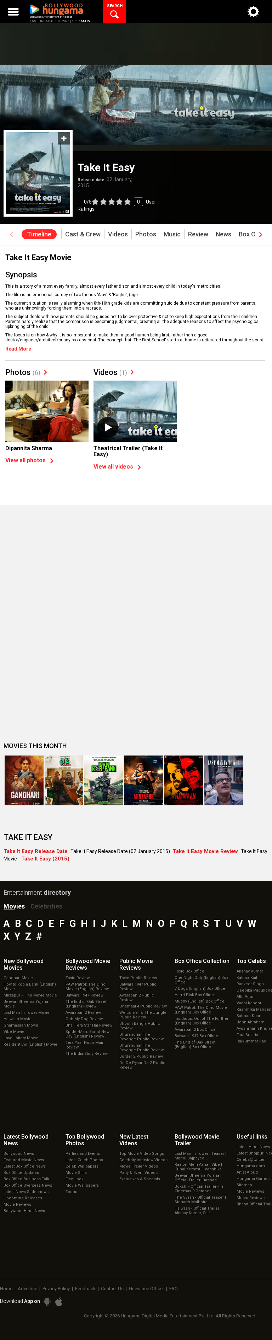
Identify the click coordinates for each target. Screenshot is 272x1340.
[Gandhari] (24, 780)
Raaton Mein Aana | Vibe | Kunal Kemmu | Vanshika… (199, 1166)
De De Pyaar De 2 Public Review (142, 1065)
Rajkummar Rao (251, 1041)
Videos (110, 372)
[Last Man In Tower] (223, 780)
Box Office (202, 961)
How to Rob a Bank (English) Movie (30, 986)
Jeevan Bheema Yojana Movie (26, 1004)
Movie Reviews (17, 1204)
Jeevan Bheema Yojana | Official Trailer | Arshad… (198, 1177)
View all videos (113, 466)
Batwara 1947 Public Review (138, 986)
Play (107, 427)
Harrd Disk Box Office (194, 995)
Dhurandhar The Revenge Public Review (141, 1036)
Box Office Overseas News (28, 1185)
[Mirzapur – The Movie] (143, 780)
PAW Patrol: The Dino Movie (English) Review (87, 986)
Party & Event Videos (138, 1172)
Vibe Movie (14, 1031)
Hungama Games (253, 1178)
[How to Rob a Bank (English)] (103, 780)
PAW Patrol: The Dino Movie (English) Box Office (201, 1010)
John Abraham (251, 1022)
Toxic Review (78, 978)
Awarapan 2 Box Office (195, 1029)
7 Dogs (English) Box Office (200, 988)
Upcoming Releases (23, 1198)
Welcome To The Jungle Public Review (142, 1014)
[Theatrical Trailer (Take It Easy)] (135, 412)
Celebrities (46, 906)
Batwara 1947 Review (84, 995)
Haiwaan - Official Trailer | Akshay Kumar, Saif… (198, 1210)
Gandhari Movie (18, 978)
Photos (22, 372)
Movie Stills (76, 1172)
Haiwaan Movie (18, 1019)
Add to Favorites (64, 138)
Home (6, 1288)
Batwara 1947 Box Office (196, 1036)
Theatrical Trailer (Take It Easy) (128, 451)
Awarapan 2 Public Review (136, 997)
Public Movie (136, 964)
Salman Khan (249, 1015)
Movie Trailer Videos (138, 1166)
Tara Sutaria (247, 1035)
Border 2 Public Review (141, 1056)
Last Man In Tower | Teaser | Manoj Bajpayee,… (200, 1155)
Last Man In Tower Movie (27, 1012)
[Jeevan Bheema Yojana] (64, 780)
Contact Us (112, 1288)
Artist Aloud (247, 1172)
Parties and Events (83, 1153)
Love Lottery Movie (21, 1038)
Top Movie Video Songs (141, 1153)
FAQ (173, 1288)
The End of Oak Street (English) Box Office (195, 1044)
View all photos (25, 460)
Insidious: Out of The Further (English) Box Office (201, 1020)
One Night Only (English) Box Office (201, 980)
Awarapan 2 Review (83, 1012)
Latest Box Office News (25, 1166)
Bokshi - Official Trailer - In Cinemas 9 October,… (199, 1188)
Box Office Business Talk (26, 1179)
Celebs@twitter (251, 1159)
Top (251, 961)
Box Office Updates (21, 1172)
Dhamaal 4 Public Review (143, 1006)
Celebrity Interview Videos (143, 1160)
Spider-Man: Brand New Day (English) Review (87, 1034)
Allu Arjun (246, 996)
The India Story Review (87, 1053)
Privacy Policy (56, 1288)
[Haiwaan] (183, 780)
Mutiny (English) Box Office (200, 1001)
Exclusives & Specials (139, 1179)
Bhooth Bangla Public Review (139, 1025)
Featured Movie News (24, 1160)
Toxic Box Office (189, 971)
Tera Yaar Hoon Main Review (85, 1045)
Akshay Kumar (250, 971)
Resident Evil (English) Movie (30, 1044)
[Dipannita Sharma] (47, 412)
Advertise (27, 1288)
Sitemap (244, 1185)
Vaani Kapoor (249, 1003)
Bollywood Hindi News (24, 1211)
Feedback (85, 1288)
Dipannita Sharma (28, 448)
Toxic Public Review (138, 978)
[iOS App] (58, 1301)
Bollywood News (19, 1153)
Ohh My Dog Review (84, 1019)
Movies (14, 906)
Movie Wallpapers (82, 1185)
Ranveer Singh (250, 984)
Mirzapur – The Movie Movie (30, 995)
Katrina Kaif (247, 977)
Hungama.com (251, 1166)
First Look (75, 1179)
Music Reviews (251, 1197)
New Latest (133, 1140)
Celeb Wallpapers (82, 1166)
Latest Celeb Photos (84, 1160)
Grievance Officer (146, 1288)
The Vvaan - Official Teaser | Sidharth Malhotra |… (200, 1199)
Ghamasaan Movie (21, 1025)
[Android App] (47, 1301)
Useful (252, 1136)
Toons (71, 1191)
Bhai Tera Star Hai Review (89, 1025)
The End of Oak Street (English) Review (86, 1004)
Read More (18, 349)
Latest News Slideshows (26, 1191)
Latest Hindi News (253, 1147)
